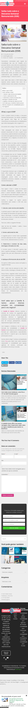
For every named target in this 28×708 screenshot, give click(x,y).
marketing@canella (8, 56)
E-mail (16, 454)
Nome (3, 454)
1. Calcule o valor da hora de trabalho (12, 94)
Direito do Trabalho (8, 57)
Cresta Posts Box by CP (4, 707)
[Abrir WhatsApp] (23, 704)
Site (2, 460)
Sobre (15, 615)
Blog (15, 617)
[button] (25, 4)
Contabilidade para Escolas (23, 643)
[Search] (14, 539)
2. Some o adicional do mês (9, 96)
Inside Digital (18, 669)
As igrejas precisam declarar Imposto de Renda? (16, 700)
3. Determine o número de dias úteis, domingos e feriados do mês (11, 98)
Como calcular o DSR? (8, 92)
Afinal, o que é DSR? (7, 90)
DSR (3, 352)
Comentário (4, 474)
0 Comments (19, 57)
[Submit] (25, 539)
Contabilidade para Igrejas (23, 615)
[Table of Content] (24, 88)
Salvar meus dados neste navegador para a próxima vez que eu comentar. (13, 470)
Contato (15, 619)
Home (15, 613)
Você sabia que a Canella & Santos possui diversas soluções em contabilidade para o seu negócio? (13, 104)
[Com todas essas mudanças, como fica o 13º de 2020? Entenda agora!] (14, 382)
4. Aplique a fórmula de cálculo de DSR (12, 101)
